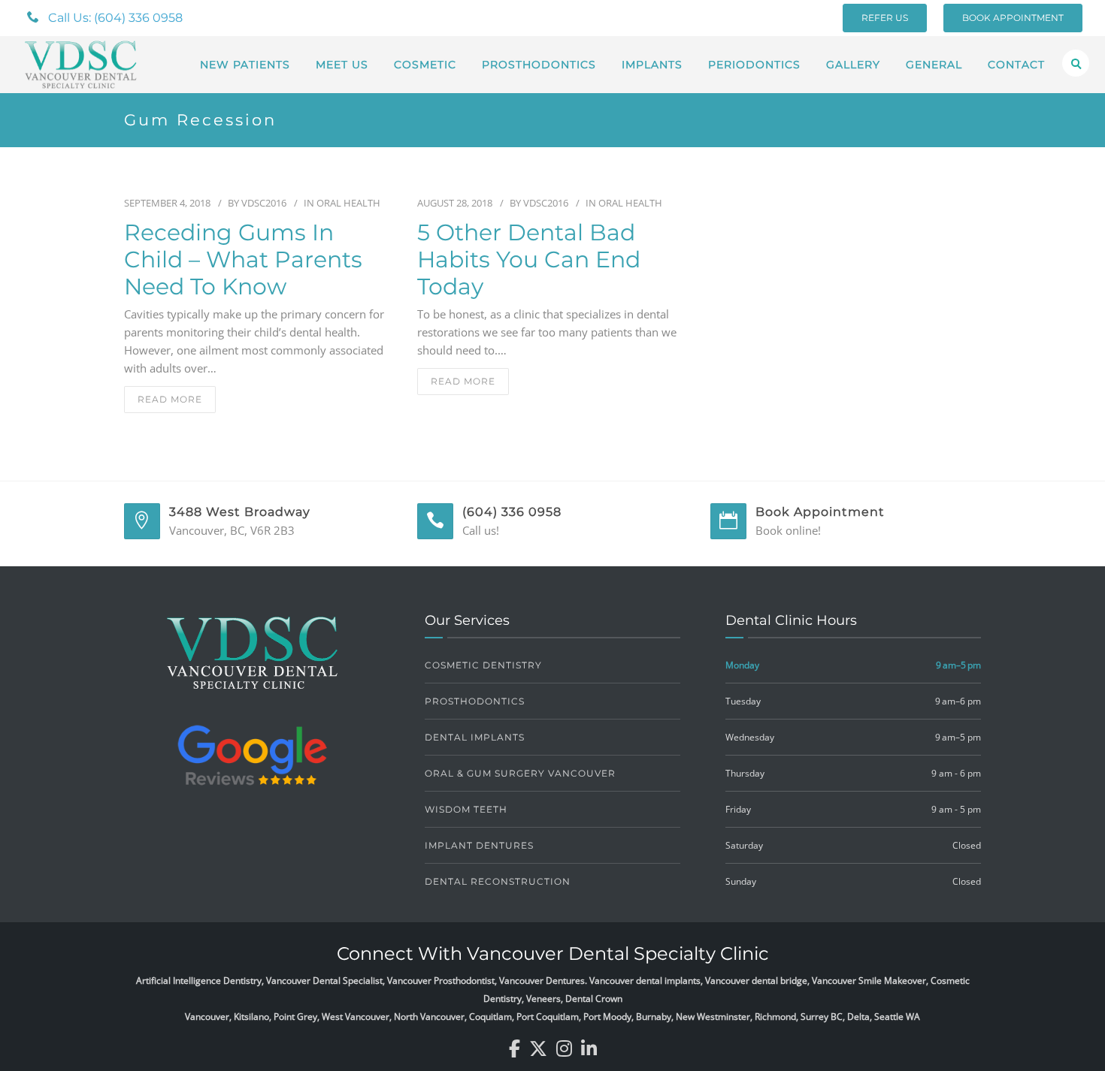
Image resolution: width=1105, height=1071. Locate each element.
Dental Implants (475, 737)
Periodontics (754, 64)
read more (170, 399)
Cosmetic (425, 64)
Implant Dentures (479, 845)
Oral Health (348, 203)
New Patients (245, 64)
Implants (652, 64)
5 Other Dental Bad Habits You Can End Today (528, 259)
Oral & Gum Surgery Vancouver (520, 773)
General (934, 64)
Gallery (853, 64)
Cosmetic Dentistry (483, 665)
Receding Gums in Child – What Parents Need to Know (243, 259)
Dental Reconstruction (498, 881)
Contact (1016, 64)
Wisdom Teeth (466, 809)
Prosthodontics (539, 64)
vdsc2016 (263, 203)
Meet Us (342, 64)
